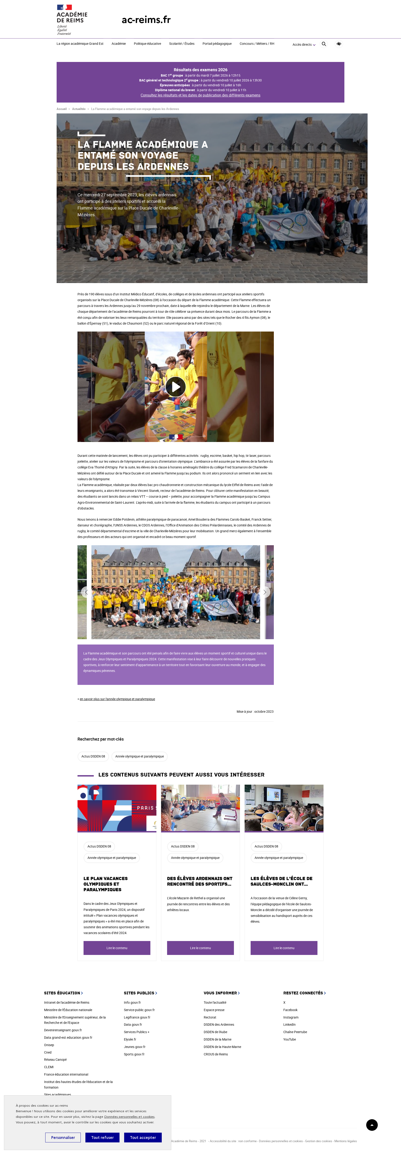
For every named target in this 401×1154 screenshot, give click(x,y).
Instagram (290, 1017)
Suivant (264, 592)
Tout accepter (143, 1137)
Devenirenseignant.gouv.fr (63, 1030)
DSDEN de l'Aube (215, 1032)
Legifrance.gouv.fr (137, 1017)
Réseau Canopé (55, 1059)
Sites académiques (57, 1094)
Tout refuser (102, 1137)
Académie (119, 43)
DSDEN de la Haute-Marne (222, 1046)
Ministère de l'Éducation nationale (68, 1010)
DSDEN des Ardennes (219, 1024)
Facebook (290, 1010)
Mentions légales (345, 1141)
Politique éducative (147, 43)
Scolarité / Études (181, 43)
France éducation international (66, 1074)
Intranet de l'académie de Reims (66, 1002)
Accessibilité (339, 44)
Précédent (87, 592)
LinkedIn (289, 1024)
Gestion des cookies (318, 1141)
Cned (48, 1052)
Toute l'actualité (215, 1002)
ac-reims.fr (146, 19)
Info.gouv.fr (132, 1002)
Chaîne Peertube (295, 1032)
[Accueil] (80, 20)
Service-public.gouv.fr (139, 1010)
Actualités (79, 109)
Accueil (62, 109)
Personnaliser (63, 1137)
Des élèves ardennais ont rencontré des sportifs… (199, 881)
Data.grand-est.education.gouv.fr (68, 1037)
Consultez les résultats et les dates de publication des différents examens (200, 95)
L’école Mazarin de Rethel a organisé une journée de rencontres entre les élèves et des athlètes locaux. (198, 904)
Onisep (49, 1045)
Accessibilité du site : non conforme (233, 1141)
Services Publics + (136, 1032)
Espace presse (214, 1010)
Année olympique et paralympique (139, 756)
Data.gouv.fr (133, 1024)
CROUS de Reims (216, 1054)
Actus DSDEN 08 (93, 756)
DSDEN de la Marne (217, 1039)
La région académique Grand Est (80, 43)
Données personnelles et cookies (129, 1116)
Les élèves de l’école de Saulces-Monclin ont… (282, 881)
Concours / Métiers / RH (257, 43)
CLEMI (49, 1067)
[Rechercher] (324, 44)
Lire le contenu (117, 948)
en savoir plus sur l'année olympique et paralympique (117, 699)
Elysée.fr (130, 1039)
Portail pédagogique (217, 43)
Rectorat (210, 1017)
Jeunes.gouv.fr (135, 1046)
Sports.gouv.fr (134, 1054)
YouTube (289, 1039)
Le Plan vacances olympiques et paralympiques (106, 884)
